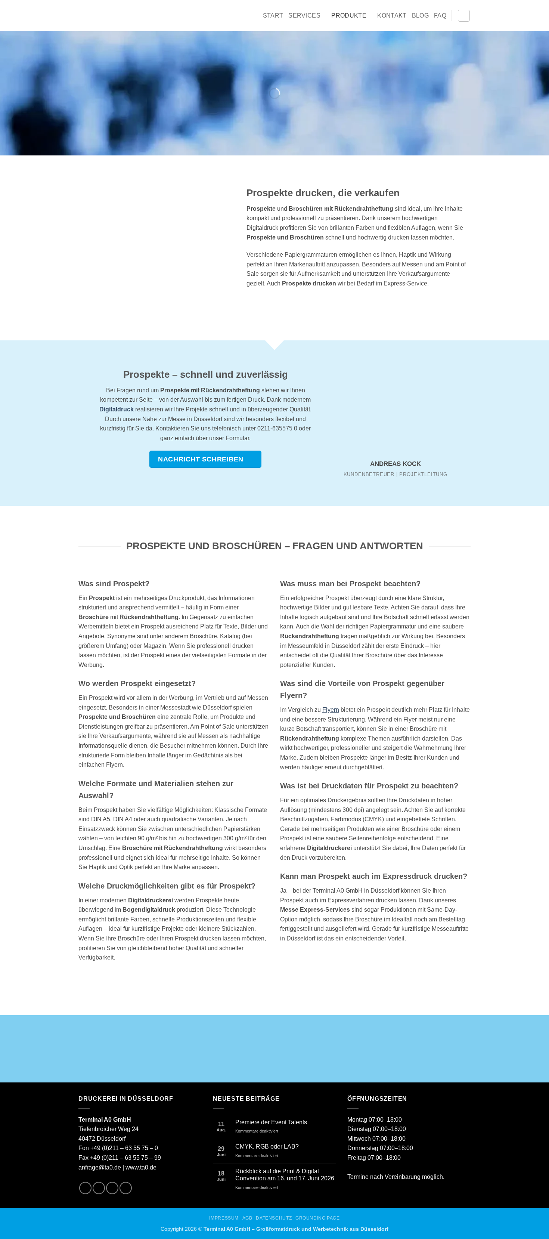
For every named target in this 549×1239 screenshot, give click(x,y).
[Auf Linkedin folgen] (112, 1188)
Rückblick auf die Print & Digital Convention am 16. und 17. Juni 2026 (284, 1174)
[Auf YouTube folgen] (126, 1188)
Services (304, 15)
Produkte (348, 15)
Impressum (224, 1218)
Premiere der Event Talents (271, 1122)
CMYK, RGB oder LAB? (267, 1146)
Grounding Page (317, 1218)
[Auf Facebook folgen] (85, 1188)
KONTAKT (391, 15)
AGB (247, 1218)
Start (273, 15)
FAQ (440, 15)
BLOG (420, 15)
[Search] (464, 16)
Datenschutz (274, 1218)
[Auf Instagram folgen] (99, 1188)
